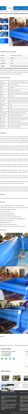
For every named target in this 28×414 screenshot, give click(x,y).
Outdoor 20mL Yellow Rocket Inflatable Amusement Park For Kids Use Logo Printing (9, 397)
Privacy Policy (14, 412)
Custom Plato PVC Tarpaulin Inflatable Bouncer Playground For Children (9, 405)
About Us (17, 8)
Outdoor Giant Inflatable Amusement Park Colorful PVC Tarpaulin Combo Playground (8, 401)
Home (2, 8)
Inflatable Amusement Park (8, 392)
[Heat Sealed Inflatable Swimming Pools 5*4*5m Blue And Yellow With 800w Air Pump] (16, 378)
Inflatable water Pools (8, 345)
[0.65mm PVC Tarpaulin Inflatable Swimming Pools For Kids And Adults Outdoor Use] (5, 378)
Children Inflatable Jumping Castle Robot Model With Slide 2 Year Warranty (8, 408)
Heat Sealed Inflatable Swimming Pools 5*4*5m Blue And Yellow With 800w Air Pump (16, 386)
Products (10, 8)
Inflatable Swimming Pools (15, 11)
